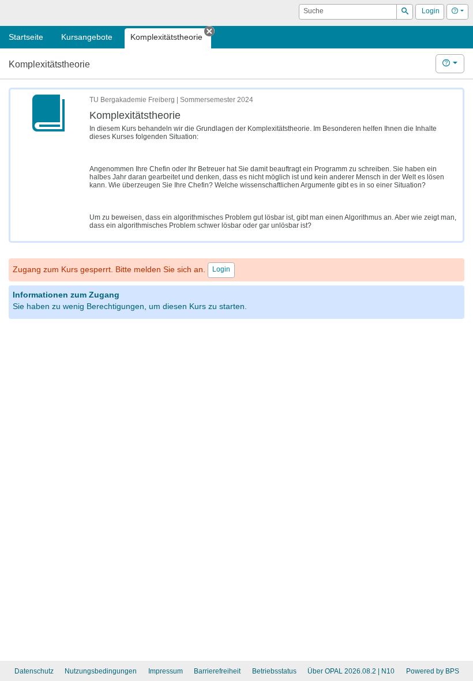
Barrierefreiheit (217, 671)
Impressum (165, 671)
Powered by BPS (432, 671)
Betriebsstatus (274, 671)
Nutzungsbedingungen (101, 671)
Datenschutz (34, 671)
